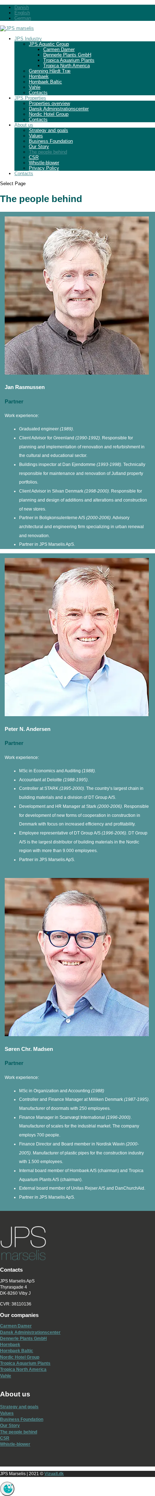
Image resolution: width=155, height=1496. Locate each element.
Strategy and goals (48, 130)
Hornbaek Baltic (45, 81)
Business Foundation (51, 141)
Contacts (38, 92)
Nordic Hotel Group (48, 114)
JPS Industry (28, 38)
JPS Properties (30, 98)
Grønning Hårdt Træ (50, 71)
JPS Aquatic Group (49, 44)
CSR (34, 157)
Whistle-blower (44, 162)
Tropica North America (66, 65)
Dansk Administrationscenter (59, 108)
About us (23, 125)
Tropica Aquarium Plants (68, 60)
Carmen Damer (59, 49)
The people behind (48, 152)
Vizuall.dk (54, 1473)
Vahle (34, 87)
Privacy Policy (44, 168)
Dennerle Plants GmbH (67, 55)
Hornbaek (39, 76)
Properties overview (49, 103)
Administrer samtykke (7, 1489)
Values (36, 135)
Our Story (39, 146)
